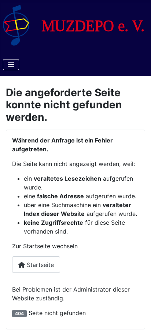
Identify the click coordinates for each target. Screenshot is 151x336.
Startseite (39, 264)
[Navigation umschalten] (11, 64)
